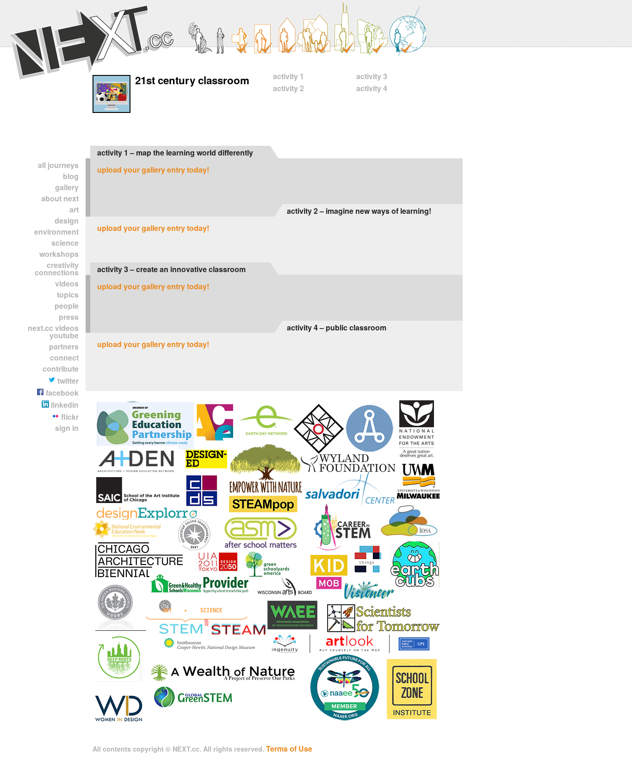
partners (64, 346)
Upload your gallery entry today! (153, 169)
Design (67, 220)
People (67, 305)
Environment (56, 231)
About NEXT (60, 198)
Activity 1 (288, 76)
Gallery (67, 187)
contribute (61, 368)
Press (69, 316)
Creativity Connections (57, 269)
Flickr (69, 416)
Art (74, 209)
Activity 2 (288, 88)
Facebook (61, 392)
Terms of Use (289, 748)
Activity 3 (371, 76)
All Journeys (58, 165)
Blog (71, 176)
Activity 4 (371, 88)
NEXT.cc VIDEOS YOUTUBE (53, 332)
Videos (67, 283)
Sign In (67, 428)
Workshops (59, 254)
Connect (64, 357)
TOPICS (68, 294)
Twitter (67, 380)
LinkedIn (64, 404)
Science (65, 242)
